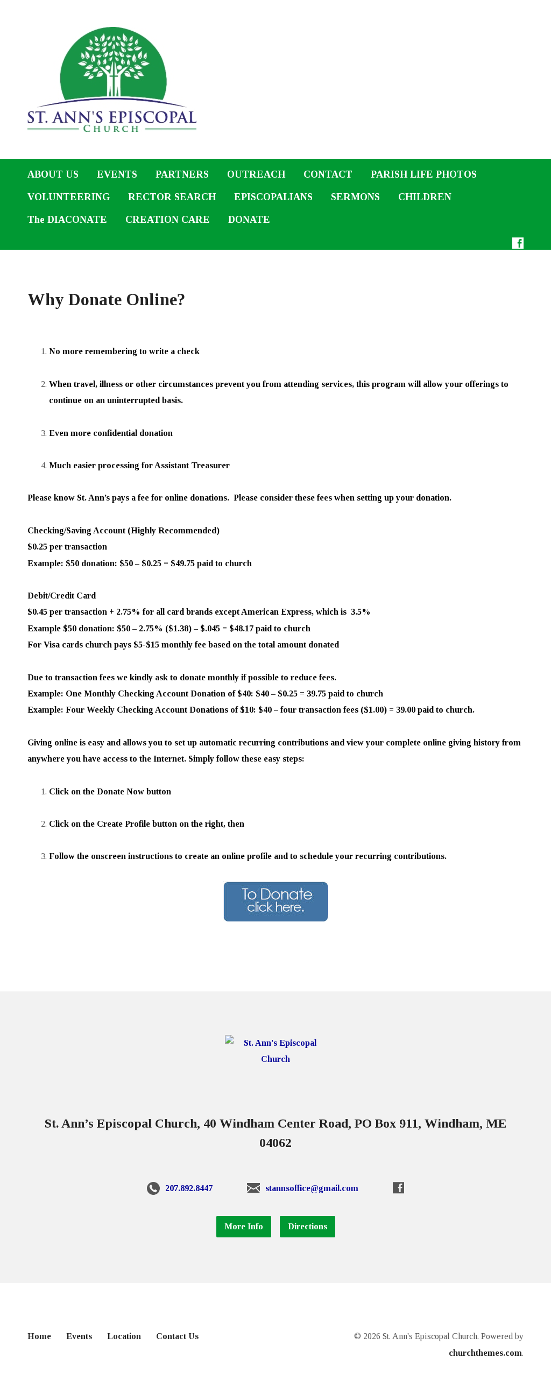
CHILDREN (424, 197)
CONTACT (327, 174)
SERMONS (355, 197)
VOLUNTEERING (68, 197)
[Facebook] (518, 243)
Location (124, 1336)
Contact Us (177, 1336)
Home (39, 1336)
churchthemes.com (485, 1352)
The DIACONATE (67, 219)
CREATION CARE (167, 219)
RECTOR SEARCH (172, 197)
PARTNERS (182, 174)
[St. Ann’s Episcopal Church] (275, 1059)
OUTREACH (256, 174)
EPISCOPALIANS (273, 197)
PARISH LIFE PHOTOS (424, 174)
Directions (307, 1226)
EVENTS (117, 174)
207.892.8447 (189, 1188)
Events (79, 1336)
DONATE (249, 219)
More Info (243, 1226)
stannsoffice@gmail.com (311, 1188)
